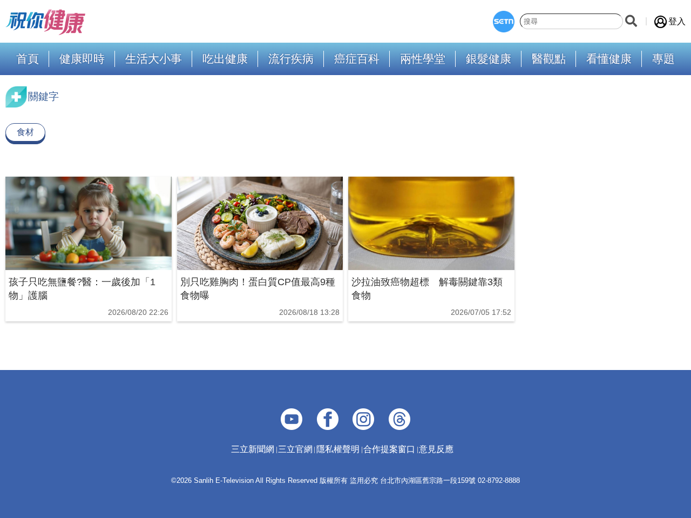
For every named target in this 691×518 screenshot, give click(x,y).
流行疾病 (291, 59)
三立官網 (295, 449)
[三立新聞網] (503, 21)
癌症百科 (357, 59)
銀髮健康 (488, 59)
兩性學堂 (422, 59)
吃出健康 (225, 59)
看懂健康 (609, 59)
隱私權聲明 (338, 449)
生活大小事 (153, 59)
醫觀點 (549, 59)
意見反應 (436, 449)
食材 (25, 132)
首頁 (27, 59)
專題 (663, 59)
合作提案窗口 (389, 449)
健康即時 (82, 59)
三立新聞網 (252, 449)
